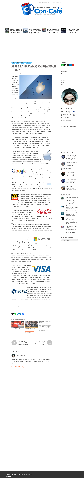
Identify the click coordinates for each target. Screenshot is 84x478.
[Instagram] (65, 65)
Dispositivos (64, 74)
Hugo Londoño (26, 73)
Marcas (22, 62)
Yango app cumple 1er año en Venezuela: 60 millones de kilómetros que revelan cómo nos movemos (40, 31)
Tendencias (28, 62)
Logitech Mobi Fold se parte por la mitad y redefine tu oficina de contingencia (71, 158)
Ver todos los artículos (18, 366)
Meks (20, 474)
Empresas (63, 84)
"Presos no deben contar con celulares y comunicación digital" (24, 342)
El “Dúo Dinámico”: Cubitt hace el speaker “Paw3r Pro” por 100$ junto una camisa (71, 175)
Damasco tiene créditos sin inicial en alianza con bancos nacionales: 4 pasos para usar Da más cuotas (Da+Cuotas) (71, 229)
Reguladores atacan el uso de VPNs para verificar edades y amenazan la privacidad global (71, 221)
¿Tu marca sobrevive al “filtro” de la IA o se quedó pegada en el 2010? (71, 182)
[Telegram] (70, 65)
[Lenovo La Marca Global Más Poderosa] (17, 324)
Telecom (63, 76)
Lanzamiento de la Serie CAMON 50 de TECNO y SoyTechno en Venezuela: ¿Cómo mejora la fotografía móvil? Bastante (69, 166)
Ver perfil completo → (66, 120)
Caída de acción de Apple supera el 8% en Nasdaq (40, 342)
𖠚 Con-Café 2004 (54, 20)
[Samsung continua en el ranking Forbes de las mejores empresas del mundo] (31, 324)
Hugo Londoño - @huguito (66, 108)
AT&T (18, 62)
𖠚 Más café (37, 20)
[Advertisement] (42, 50)
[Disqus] (32, 389)
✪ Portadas (29, 20)
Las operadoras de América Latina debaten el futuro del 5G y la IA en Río (60, 30)
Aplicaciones (64, 78)
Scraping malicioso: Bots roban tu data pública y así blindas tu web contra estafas (22, 31)
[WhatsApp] (62, 65)
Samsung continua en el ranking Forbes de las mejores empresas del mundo (31, 330)
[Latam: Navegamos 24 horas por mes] (46, 326)
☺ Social (45, 20)
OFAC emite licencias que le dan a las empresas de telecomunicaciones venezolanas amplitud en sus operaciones (72, 200)
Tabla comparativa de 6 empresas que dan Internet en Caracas (71, 214)
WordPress (29, 474)
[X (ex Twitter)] (68, 65)
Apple (14, 62)
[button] (8, 26)
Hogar (62, 82)
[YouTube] (73, 65)
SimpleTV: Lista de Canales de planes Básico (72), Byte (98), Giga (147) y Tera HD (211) (72, 208)
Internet (63, 80)
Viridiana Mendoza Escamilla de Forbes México (29, 307)
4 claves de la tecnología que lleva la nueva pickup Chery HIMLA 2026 (72, 189)
